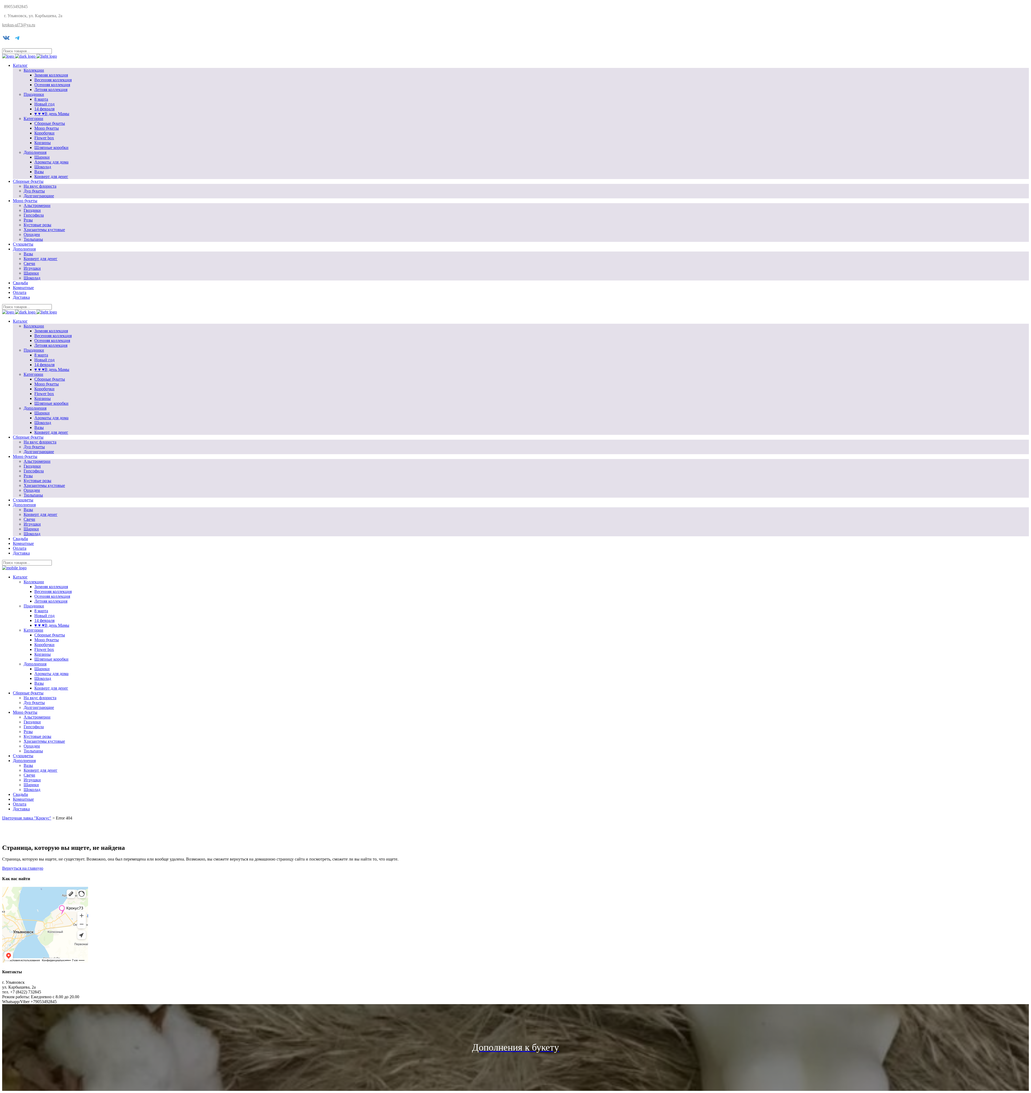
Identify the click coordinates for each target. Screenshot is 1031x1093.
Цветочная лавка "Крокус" (26, 818)
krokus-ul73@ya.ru (18, 25)
